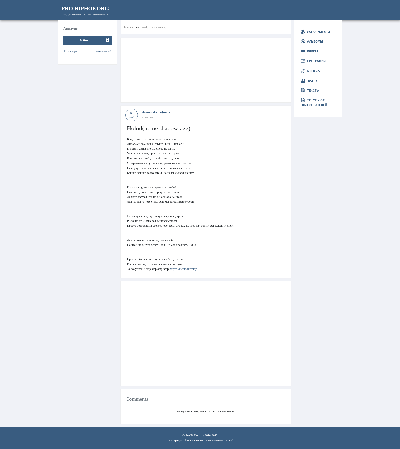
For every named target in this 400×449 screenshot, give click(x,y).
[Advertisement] (206, 70)
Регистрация (70, 51)
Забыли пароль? (103, 51)
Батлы (313, 80)
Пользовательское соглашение (204, 440)
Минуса (313, 71)
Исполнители (318, 31)
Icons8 (229, 440)
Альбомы (315, 41)
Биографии (316, 61)
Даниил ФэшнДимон (156, 112)
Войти (84, 40)
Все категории (131, 27)
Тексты (313, 90)
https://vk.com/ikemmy (183, 269)
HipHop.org (85, 8)
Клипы (312, 51)
